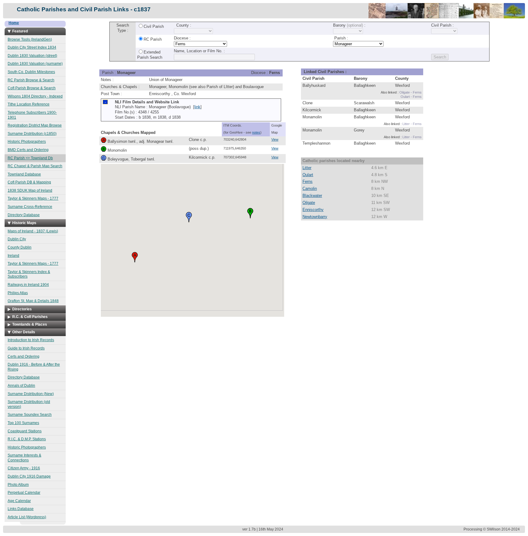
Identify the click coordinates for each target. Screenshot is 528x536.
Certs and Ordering (23, 356)
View (274, 139)
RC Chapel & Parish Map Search (35, 166)
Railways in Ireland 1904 (28, 285)
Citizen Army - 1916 (24, 468)
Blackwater (312, 195)
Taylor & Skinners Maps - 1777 (33, 198)
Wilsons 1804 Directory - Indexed (35, 96)
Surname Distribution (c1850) (32, 133)
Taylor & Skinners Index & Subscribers (29, 274)
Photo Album (18, 484)
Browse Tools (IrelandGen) (30, 39)
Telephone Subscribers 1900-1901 (32, 115)
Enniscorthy (313, 209)
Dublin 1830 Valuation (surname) (35, 63)
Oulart (307, 174)
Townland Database (24, 174)
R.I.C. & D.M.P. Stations (27, 439)
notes (256, 132)
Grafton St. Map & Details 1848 (33, 301)
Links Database (21, 509)
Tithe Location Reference (29, 104)
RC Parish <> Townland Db (30, 158)
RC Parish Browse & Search (31, 80)
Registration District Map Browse (35, 125)
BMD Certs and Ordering (28, 150)
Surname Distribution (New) (31, 394)
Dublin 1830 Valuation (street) (32, 56)
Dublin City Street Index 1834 (32, 47)
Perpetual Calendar (24, 492)
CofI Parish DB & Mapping (29, 182)
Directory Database (24, 215)
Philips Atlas (18, 293)
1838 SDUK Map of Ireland (30, 190)
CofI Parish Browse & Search (32, 88)
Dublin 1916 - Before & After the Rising (34, 367)
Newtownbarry (314, 216)
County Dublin (19, 247)
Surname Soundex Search (30, 414)
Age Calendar (19, 501)
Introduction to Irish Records (31, 340)
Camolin (309, 188)
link (197, 107)
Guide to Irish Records (26, 348)
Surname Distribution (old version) (29, 404)
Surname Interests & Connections (24, 457)
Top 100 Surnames (23, 423)
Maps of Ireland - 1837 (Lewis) (33, 231)
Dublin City (17, 239)
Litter (306, 167)
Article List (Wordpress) (27, 517)
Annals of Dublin (21, 385)
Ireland (13, 255)
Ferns (307, 181)
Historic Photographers (27, 141)
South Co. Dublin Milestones (31, 72)
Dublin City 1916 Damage (29, 476)
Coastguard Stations (25, 431)
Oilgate (308, 202)
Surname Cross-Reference (30, 207)
